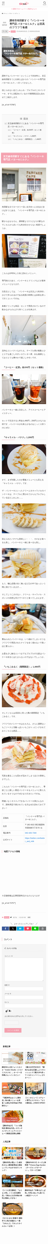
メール (7, 994)
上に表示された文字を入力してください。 (19, 1016)
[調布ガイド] (24, 3)
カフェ (13, 31)
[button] (5, 929)
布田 (29, 917)
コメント (8, 956)
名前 (7, 985)
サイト (6, 1002)
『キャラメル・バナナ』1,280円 (24, 136)
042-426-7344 (30, 833)
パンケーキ (22, 917)
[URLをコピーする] (42, 929)
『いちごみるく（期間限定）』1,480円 (26, 139)
